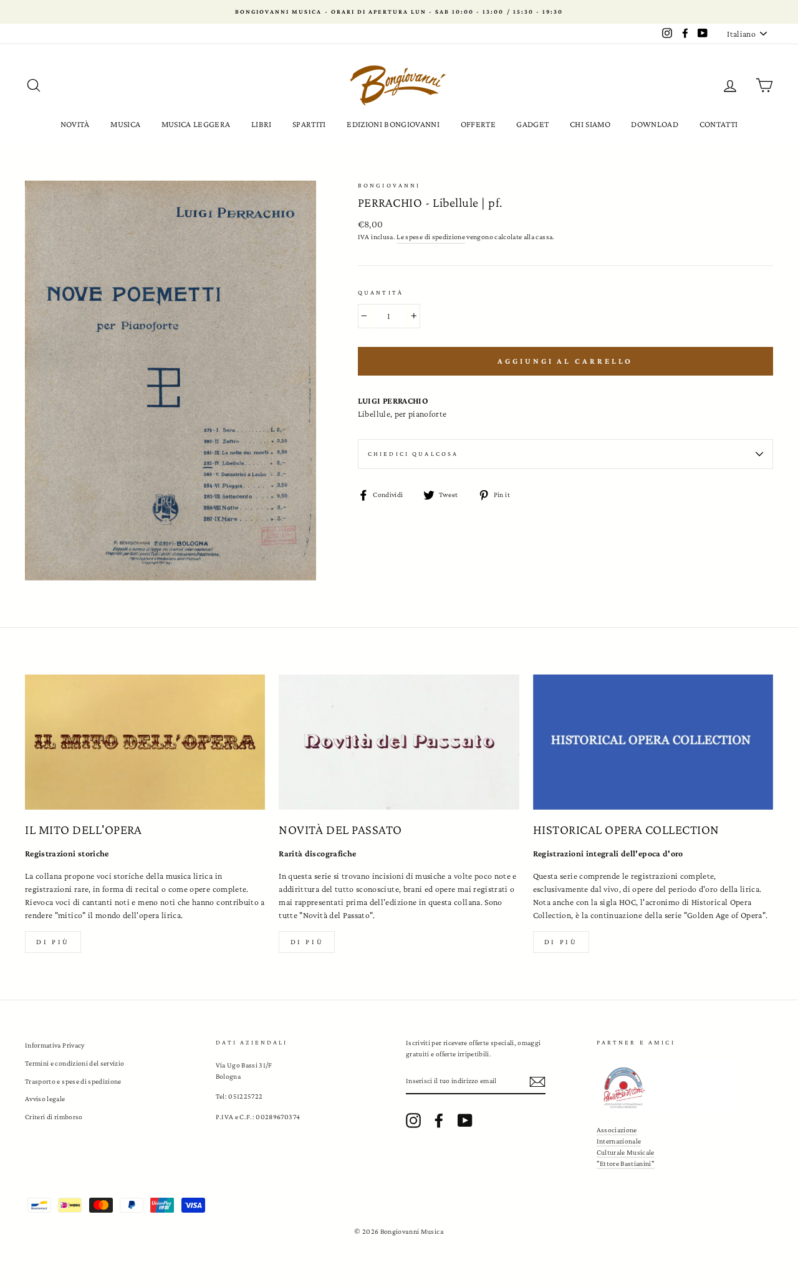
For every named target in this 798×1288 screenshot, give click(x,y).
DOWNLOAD (654, 124)
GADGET (532, 124)
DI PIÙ (307, 941)
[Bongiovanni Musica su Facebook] (438, 1120)
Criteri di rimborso (54, 1116)
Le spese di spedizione (431, 236)
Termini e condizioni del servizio (75, 1063)
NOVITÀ (75, 124)
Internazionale (619, 1141)
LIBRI (261, 124)
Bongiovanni (389, 185)
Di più (53, 941)
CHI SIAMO (590, 124)
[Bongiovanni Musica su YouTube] (465, 1120)
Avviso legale (45, 1098)
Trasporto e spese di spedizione (73, 1081)
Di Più (561, 941)
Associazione (617, 1129)
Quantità (380, 292)
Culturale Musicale (626, 1152)
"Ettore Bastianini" (626, 1163)
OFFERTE (478, 124)
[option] (399, 11)
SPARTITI (309, 124)
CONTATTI (718, 124)
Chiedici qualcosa (413, 453)
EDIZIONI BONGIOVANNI (393, 124)
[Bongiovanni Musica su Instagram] (413, 1120)
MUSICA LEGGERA (196, 124)
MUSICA (125, 124)
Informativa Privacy (55, 1045)
